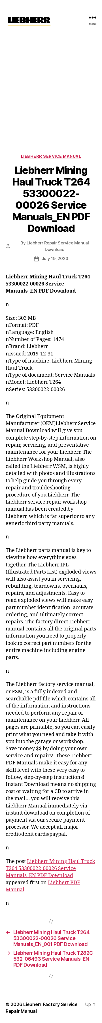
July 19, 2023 (55, 258)
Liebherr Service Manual (51, 156)
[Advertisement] (51, 89)
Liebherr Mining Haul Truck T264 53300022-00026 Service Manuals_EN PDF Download (50, 868)
